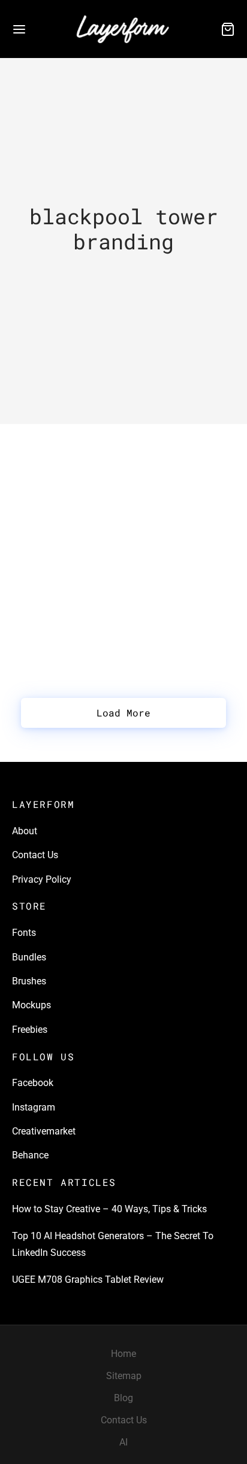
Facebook (32, 1082)
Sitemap (123, 1375)
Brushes (29, 981)
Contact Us (35, 855)
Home (123, 1353)
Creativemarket (44, 1131)
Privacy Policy (41, 879)
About (24, 831)
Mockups (31, 1005)
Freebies (29, 1029)
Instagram (33, 1107)
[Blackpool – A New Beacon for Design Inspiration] (123, 461)
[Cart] (228, 29)
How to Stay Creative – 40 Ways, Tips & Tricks (109, 1209)
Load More (123, 712)
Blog (123, 1398)
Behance (30, 1155)
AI (123, 1442)
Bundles (29, 957)
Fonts (24, 932)
